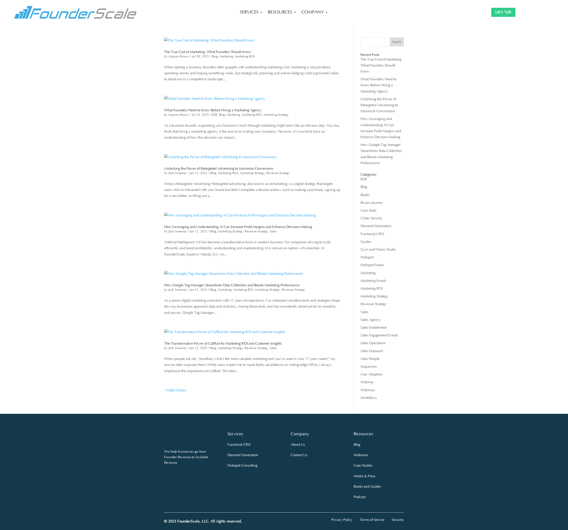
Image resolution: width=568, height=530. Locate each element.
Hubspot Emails (372, 265)
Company (313, 13)
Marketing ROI (245, 56)
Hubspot (367, 257)
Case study (369, 210)
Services (249, 13)
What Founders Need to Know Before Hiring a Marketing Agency (213, 110)
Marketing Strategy (276, 115)
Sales (273, 231)
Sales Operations (373, 343)
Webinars (368, 390)
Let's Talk (503, 12)
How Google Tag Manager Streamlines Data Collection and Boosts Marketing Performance (232, 285)
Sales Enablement (374, 328)
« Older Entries (175, 390)
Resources (280, 13)
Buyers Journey (372, 203)
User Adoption (372, 374)
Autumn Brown (178, 56)
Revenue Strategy (278, 173)
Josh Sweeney (177, 173)
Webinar (367, 382)
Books (365, 195)
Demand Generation (376, 226)
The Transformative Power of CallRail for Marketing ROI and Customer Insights (223, 343)
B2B (214, 115)
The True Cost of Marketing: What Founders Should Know (207, 52)
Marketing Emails (373, 281)
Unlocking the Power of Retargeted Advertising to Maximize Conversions (218, 169)
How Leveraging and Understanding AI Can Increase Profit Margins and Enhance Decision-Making (238, 227)
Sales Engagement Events (379, 335)
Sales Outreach (372, 351)
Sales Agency (371, 320)
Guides (366, 242)
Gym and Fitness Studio (378, 249)
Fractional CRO (372, 234)
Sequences (369, 367)
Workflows (369, 398)
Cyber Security (372, 218)
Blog (215, 56)
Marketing (226, 56)
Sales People (370, 359)
